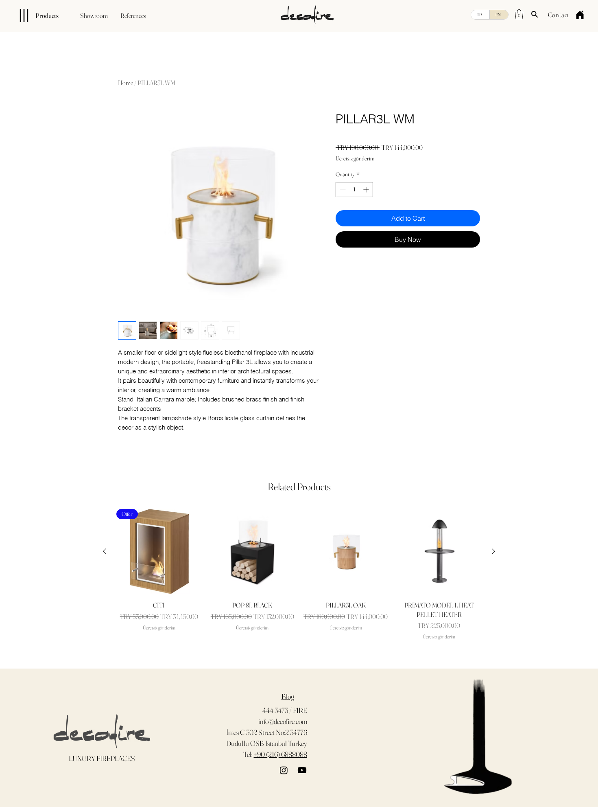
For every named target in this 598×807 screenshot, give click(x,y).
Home (125, 83)
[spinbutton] (354, 189)
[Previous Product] (104, 551)
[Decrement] (342, 189)
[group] (299, 575)
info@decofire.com (282, 721)
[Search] (534, 14)
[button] (519, 14)
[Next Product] (493, 551)
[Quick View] (252, 551)
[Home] (580, 15)
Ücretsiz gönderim (355, 158)
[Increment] (367, 189)
